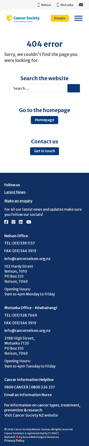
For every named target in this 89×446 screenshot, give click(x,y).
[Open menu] (78, 18)
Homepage (44, 120)
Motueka (66, 5)
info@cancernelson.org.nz (27, 258)
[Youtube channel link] (28, 222)
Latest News (15, 192)
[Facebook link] (6, 222)
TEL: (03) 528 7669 (20, 315)
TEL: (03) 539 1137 (19, 243)
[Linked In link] (21, 222)
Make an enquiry (18, 201)
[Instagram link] (13, 222)
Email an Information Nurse (28, 395)
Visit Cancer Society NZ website (31, 415)
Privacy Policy (14, 440)
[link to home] (22, 18)
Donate (59, 18)
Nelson (46, 5)
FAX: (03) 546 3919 (20, 250)
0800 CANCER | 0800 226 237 (29, 387)
